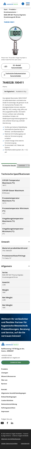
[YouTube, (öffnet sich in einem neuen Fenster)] (2, 423)
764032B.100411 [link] (9, 22)
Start (5, 9)
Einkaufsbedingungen (8, 397)
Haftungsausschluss (8, 408)
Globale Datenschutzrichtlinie (9, 443)
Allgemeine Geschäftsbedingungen (13, 393)
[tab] (9, 165)
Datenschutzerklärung (9, 404)
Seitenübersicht (25, 443)
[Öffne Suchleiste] (23, 3)
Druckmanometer (10, 12)
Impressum (5, 411)
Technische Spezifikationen (15, 174)
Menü (28, 4)
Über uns (4, 380)
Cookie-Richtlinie (7, 400)
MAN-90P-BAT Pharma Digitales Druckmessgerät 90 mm (15, 16)
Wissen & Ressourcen (8, 376)
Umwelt (5, 242)
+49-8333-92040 (6, 355)
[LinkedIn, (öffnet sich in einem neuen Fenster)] (12, 423)
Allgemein (6, 266)
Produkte (12, 9)
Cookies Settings (15, 362)
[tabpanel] (15, 241)
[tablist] (15, 166)
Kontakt (4, 389)
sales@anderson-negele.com (10, 358)
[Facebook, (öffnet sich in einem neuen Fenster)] (7, 423)
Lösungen (4, 373)
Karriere (4, 384)
